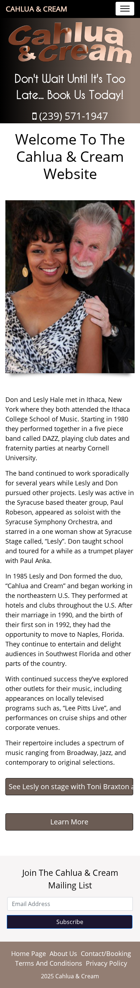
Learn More (69, 822)
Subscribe (69, 922)
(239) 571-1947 (72, 116)
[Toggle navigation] (125, 8)
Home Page (28, 953)
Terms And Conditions (48, 963)
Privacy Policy (106, 963)
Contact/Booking (106, 953)
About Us (63, 953)
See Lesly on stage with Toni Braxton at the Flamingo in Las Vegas (71, 786)
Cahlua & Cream (36, 9)
